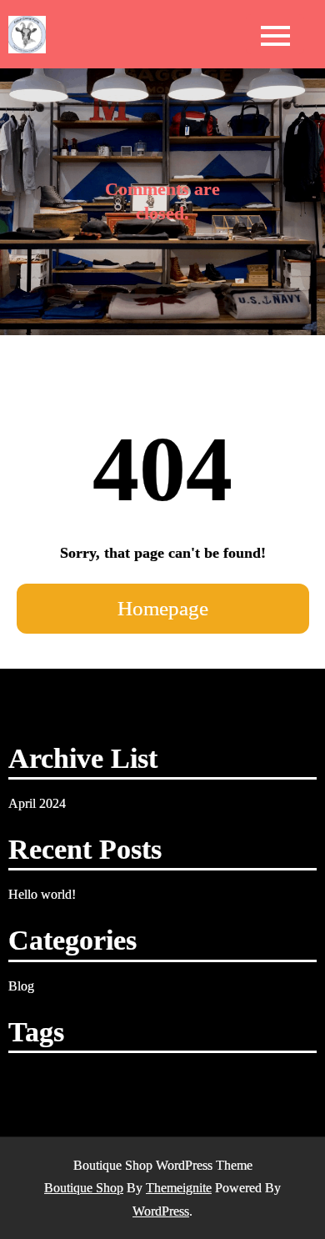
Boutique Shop (83, 1188)
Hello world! (42, 894)
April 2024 (37, 803)
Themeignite (179, 1188)
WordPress (160, 1211)
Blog (21, 986)
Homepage (163, 608)
